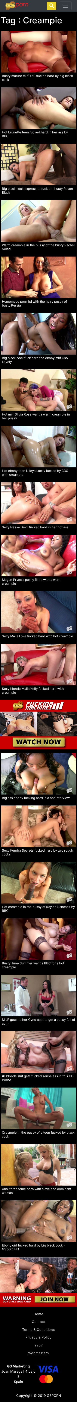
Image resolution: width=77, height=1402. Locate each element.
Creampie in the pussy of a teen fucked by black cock (38, 1134)
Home (38, 1314)
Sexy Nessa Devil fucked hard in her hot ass (35, 527)
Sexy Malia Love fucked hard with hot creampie (37, 636)
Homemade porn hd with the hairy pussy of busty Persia (34, 303)
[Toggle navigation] (66, 6)
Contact (38, 1322)
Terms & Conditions (38, 1330)
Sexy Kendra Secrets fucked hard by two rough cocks (37, 852)
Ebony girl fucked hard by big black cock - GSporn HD (33, 1247)
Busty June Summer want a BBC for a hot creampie (33, 965)
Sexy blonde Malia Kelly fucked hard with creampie (33, 691)
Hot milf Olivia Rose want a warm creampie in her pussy (36, 416)
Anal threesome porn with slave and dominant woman (36, 1191)
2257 (38, 1345)
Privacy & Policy (38, 1337)
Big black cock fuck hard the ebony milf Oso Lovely (35, 360)
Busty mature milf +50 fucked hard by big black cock (37, 78)
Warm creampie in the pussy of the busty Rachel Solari (38, 247)
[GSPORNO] (16, 5)
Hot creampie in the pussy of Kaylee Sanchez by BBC (38, 909)
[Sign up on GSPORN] (38, 1280)
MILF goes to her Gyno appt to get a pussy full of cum (38, 1022)
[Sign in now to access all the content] (38, 722)
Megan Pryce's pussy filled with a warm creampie (31, 582)
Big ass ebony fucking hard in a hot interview (36, 798)
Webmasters (38, 1353)
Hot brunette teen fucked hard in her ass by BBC (35, 134)
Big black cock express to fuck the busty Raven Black (37, 191)
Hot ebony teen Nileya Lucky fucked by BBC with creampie (35, 473)
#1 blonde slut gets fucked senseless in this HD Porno (38, 1078)
